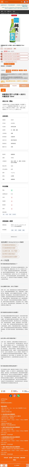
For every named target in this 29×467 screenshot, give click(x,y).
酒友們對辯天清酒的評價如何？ (9, 253)
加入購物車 (16, 465)
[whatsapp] (18, 396)
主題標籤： (3, 70)
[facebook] (10, 396)
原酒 (25, 70)
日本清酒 (8, 71)
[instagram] (14, 396)
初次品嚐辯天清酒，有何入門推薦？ (10, 250)
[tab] (14, 324)
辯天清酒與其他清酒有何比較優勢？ (10, 256)
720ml (20, 70)
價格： (2, 51)
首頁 (2, 11)
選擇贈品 (5, 85)
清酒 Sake (9, 11)
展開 (15, 48)
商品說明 (14, 85)
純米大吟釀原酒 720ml (9, 64)
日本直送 (8, 70)
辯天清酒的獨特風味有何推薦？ (9, 247)
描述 (3, 90)
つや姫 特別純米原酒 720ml (10, 61)
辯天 (14, 11)
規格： (2, 61)
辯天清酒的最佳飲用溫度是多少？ (9, 245)
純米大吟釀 (14, 70)
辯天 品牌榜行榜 (8, 48)
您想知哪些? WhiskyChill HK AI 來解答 (12, 242)
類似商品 (24, 85)
